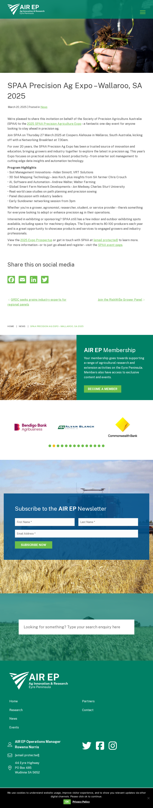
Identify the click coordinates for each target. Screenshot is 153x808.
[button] (50, 446)
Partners (88, 701)
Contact (87, 710)
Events (14, 727)
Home (13, 701)
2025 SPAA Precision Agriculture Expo (54, 124)
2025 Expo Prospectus (36, 240)
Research (16, 710)
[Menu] (143, 12)
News (43, 107)
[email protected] (105, 240)
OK (67, 801)
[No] (148, 798)
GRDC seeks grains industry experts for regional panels (36, 302)
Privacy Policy (81, 801)
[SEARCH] (129, 627)
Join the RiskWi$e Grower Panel (120, 299)
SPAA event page (110, 245)
